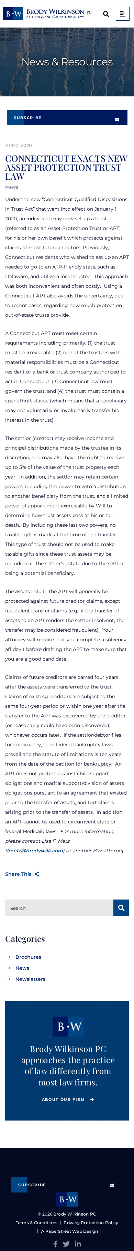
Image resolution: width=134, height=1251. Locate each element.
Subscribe (28, 117)
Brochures (28, 957)
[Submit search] (121, 908)
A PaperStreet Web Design (69, 1231)
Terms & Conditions (36, 1222)
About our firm (64, 1099)
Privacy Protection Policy (91, 1222)
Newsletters (30, 979)
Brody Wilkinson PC (74, 1214)
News (22, 968)
